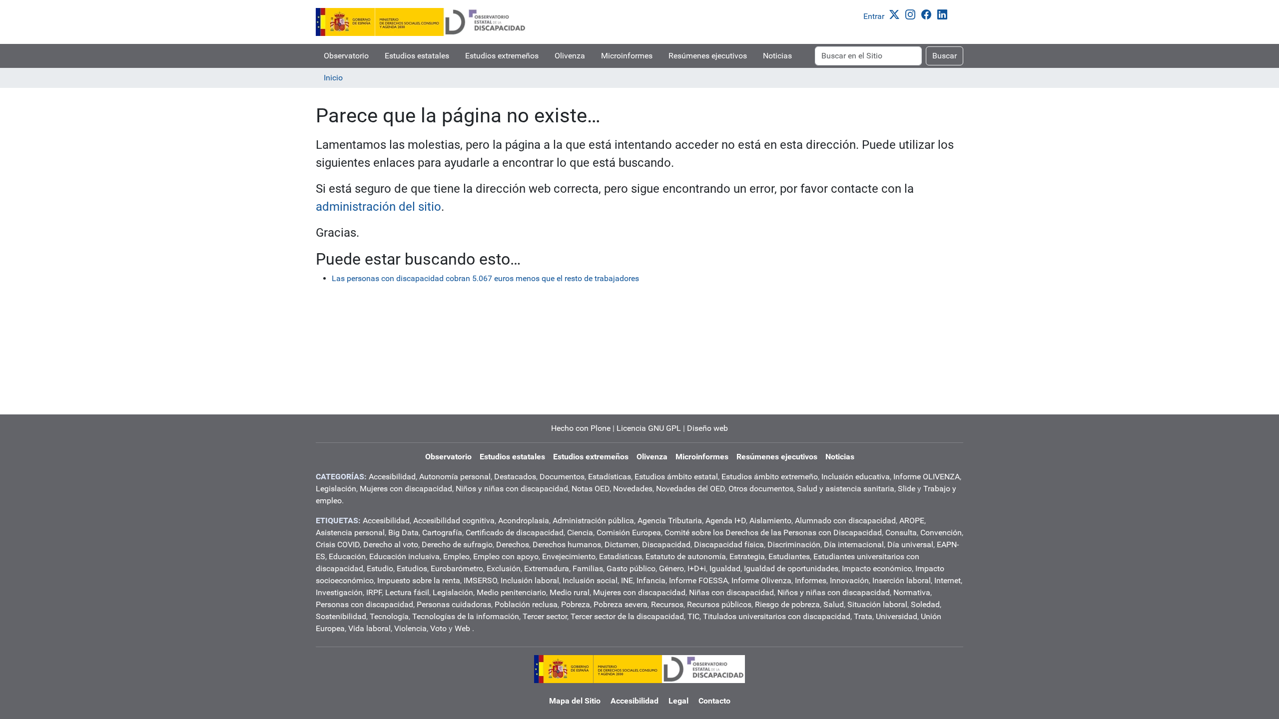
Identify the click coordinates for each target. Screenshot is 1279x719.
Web (462, 628)
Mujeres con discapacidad (406, 488)
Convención (941, 532)
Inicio (333, 77)
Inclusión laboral (530, 580)
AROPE (911, 520)
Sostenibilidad (341, 616)
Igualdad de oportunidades (791, 568)
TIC (693, 616)
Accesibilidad (392, 476)
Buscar (944, 55)
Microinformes (626, 55)
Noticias (777, 55)
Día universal (910, 544)
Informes (810, 580)
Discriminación (793, 544)
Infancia (651, 580)
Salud (833, 604)
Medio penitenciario (511, 592)
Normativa (911, 592)
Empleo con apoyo (506, 556)
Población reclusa (526, 604)
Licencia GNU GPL (649, 428)
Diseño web (707, 428)
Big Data (403, 532)
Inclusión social (590, 580)
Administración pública (593, 520)
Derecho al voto (390, 544)
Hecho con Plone (581, 428)
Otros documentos (760, 488)
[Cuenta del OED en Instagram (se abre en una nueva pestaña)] (912, 13)
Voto (438, 628)
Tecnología (389, 616)
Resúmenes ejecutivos (707, 55)
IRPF (374, 592)
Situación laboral (877, 604)
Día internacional (854, 544)
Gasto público (631, 568)
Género (671, 568)
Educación (347, 556)
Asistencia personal (350, 532)
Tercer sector (545, 616)
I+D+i (696, 568)
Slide (906, 488)
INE (627, 580)
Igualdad (724, 568)
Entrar (873, 16)
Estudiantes (789, 556)
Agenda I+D (725, 520)
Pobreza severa (620, 604)
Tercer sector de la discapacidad (627, 616)
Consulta (901, 532)
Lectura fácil (407, 592)
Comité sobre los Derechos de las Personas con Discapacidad (773, 532)
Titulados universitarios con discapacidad (776, 616)
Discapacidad (666, 544)
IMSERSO (480, 580)
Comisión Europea (629, 532)
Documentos (562, 476)
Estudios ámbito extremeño (769, 476)
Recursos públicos (719, 604)
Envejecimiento (569, 556)
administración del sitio (378, 207)
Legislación (336, 488)
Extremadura (546, 568)
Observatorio (346, 55)
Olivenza (570, 55)
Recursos (667, 604)
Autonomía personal (455, 476)
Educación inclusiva (404, 556)
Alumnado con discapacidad (845, 520)
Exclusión (504, 568)
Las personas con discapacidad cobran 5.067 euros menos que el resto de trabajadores (485, 278)
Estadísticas (609, 476)
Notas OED (591, 488)
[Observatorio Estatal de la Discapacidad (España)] (421, 22)
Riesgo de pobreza (787, 604)
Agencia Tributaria (670, 520)
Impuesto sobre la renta (418, 580)
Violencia (410, 628)
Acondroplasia (523, 520)
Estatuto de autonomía (685, 556)
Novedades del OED (690, 488)
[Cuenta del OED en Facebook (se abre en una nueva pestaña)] (928, 13)
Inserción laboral (901, 580)
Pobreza (575, 604)
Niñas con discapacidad (731, 592)
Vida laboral (369, 628)
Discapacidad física (729, 544)
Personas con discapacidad (364, 604)
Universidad (896, 616)
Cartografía (442, 532)
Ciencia (580, 532)
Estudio (380, 568)
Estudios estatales (417, 55)
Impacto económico (877, 568)
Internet (947, 580)
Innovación (849, 580)
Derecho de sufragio (457, 544)
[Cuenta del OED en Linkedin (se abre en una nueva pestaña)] (944, 13)
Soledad (925, 604)
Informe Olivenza (761, 580)
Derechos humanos (567, 544)
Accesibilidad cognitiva (454, 520)
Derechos (512, 544)
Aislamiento (770, 520)
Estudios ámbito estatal (676, 476)
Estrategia (747, 556)
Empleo (456, 556)
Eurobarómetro (457, 568)
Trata (863, 616)
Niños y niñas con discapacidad (512, 488)
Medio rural (570, 592)
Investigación (339, 592)
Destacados (515, 476)
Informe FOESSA (698, 580)
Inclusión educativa (855, 476)
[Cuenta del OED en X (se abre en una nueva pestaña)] (896, 13)
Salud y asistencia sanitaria (845, 488)
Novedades (632, 488)
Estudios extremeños (502, 55)
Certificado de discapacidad (515, 532)
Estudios (412, 568)
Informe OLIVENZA (926, 476)
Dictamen (622, 544)
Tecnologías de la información (465, 616)
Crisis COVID (338, 544)
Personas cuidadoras (454, 604)
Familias (588, 568)
